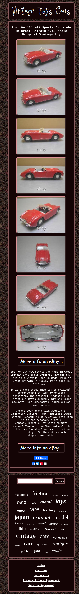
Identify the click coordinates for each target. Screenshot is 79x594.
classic (31, 523)
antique (60, 543)
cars (44, 536)
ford (37, 551)
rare (34, 509)
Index (41, 565)
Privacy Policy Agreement (41, 580)
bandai (62, 511)
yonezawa (60, 537)
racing (55, 495)
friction (40, 493)
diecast (50, 529)
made (57, 550)
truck (65, 495)
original (41, 517)
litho (23, 528)
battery (49, 510)
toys (60, 501)
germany (43, 544)
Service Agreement (41, 585)
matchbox (21, 495)
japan (21, 516)
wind (21, 502)
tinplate (64, 524)
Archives (41, 570)
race (28, 543)
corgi (42, 523)
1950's (53, 523)
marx (21, 510)
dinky (33, 503)
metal (46, 502)
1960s (19, 523)
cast (62, 529)
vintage (26, 535)
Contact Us (41, 575)
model (61, 517)
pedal (17, 545)
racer (46, 552)
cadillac (35, 529)
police (25, 551)
